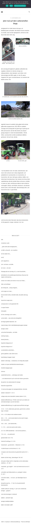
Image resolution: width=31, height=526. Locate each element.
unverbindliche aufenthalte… (8, 350)
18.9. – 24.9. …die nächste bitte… (9, 423)
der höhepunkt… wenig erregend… (9, 287)
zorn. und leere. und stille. (7, 264)
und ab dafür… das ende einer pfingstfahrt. (11, 318)
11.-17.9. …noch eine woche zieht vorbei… (11, 427)
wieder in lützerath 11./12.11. (8, 392)
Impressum (7, 521)
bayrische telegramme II (7, 343)
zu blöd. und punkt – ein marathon (9, 250)
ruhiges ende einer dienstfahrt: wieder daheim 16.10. (13, 396)
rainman (3, 371)
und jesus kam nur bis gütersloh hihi (9, 304)
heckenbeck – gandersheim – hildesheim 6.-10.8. (13, 445)
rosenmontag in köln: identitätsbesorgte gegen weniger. (14, 325)
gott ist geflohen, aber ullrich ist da (9, 353)
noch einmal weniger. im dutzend (9, 494)
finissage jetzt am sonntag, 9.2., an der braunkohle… (13, 271)
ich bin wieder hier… (6, 253)
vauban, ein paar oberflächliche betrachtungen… (12, 364)
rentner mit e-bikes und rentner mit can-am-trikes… (13, 280)
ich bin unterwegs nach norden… (9, 314)
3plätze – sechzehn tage (7, 497)
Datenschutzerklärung (15, 521)
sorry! (2, 257)
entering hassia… (5, 336)
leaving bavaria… (5, 339)
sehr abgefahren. (5, 261)
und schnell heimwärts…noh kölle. (9, 332)
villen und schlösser (5, 284)
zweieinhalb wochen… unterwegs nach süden (12, 375)
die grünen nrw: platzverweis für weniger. (11, 382)
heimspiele (3, 311)
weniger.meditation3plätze (7, 501)
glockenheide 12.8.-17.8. (7, 437)
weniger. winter (4, 328)
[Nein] (29, 4)
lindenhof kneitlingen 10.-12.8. (8, 441)
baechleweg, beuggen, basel (8, 357)
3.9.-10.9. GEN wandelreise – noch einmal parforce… (14, 430)
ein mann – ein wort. (6, 268)
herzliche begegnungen (6, 368)
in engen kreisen (5, 307)
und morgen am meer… (7, 291)
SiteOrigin (28, 521)
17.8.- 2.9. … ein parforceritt (8, 434)
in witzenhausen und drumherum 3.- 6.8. (10, 448)
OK (7, 5)
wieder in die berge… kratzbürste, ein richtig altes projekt (14, 360)
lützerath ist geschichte (6, 385)
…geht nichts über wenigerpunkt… (9, 246)
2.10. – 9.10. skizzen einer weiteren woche (11, 414)
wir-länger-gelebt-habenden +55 (8, 321)
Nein (11, 5)
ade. (2, 239)
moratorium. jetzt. (5, 243)
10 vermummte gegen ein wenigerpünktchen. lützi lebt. (14, 389)
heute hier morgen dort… (7, 300)
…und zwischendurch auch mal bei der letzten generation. (15, 378)
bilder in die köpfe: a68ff (6, 505)
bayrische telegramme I (6, 346)
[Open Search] (29, 12)
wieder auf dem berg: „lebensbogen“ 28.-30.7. (12, 457)
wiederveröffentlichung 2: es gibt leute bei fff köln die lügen (15, 405)
